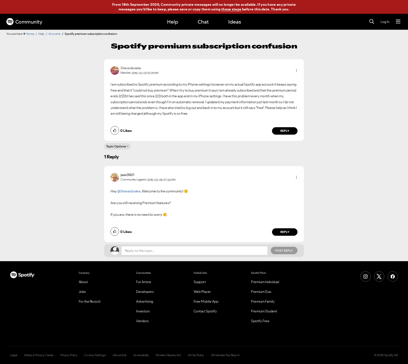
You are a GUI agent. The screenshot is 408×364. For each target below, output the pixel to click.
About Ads (120, 355)
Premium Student (264, 311)
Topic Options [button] (116, 146)
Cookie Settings (95, 355)
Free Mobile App (206, 301)
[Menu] (398, 22)
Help (172, 21)
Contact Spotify (205, 311)
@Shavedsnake (128, 191)
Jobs (82, 291)
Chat (203, 21)
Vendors (142, 321)
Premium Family (263, 301)
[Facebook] (393, 276)
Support (200, 281)
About (83, 281)
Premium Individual (265, 281)
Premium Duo (261, 291)
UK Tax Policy (196, 355)
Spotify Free (260, 321)
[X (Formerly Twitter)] (379, 276)
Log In (385, 21)
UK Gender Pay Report (225, 355)
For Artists (143, 281)
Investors (143, 311)
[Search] (371, 21)
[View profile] (114, 70)
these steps (231, 9)
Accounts (54, 34)
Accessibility (141, 355)
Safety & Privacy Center (39, 355)
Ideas (234, 21)
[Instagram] (365, 276)
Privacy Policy (68, 355)
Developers (145, 291)
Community (28, 21)
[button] (296, 70)
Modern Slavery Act (168, 355)
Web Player (202, 291)
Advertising (144, 301)
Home (30, 34)
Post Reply (284, 250)
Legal (13, 355)
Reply (284, 131)
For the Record (89, 301)
